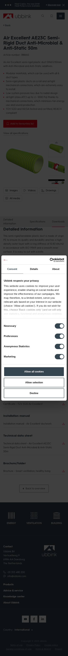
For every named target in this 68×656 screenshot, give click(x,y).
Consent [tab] (12, 269)
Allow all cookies (34, 371)
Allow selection (34, 382)
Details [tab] (34, 269)
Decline (34, 393)
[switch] (59, 336)
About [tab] (55, 269)
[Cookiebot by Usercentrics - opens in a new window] (49, 260)
